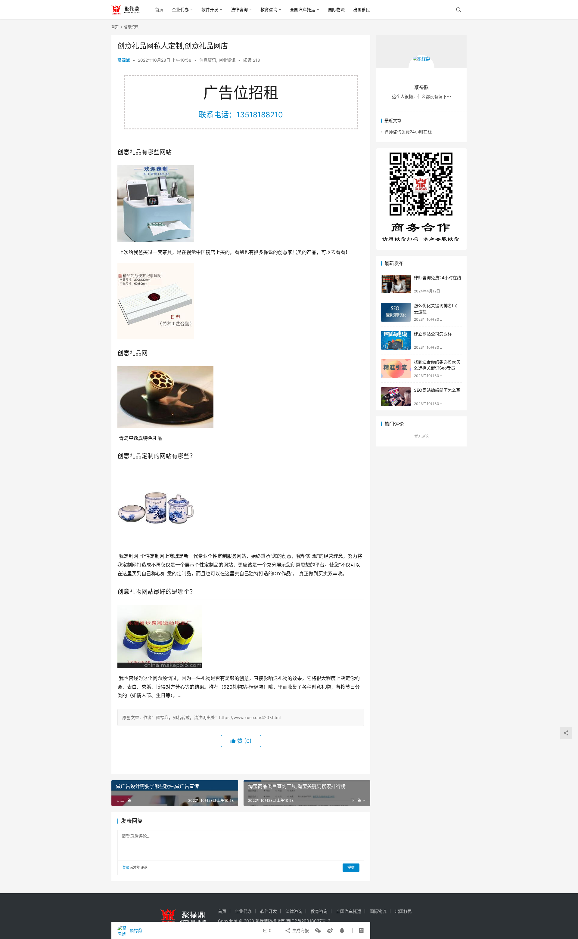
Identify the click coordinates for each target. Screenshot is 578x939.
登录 (125, 867)
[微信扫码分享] (317, 930)
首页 (159, 9)
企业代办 (180, 9)
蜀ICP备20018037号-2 (308, 920)
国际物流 (336, 9)
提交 (351, 867)
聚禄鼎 (123, 60)
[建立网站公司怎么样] (396, 340)
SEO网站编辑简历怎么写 (437, 390)
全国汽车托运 (302, 9)
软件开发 (209, 9)
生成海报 (300, 930)
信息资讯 (207, 60)
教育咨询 (268, 9)
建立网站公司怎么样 (433, 333)
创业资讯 (227, 60)
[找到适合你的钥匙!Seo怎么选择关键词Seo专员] (396, 368)
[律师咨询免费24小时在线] (396, 284)
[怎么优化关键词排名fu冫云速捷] (396, 312)
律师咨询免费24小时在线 (408, 131)
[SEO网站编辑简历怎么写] (396, 396)
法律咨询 (239, 9)
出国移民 (361, 9)
